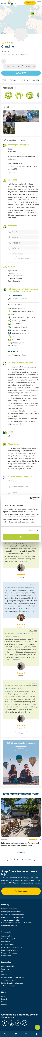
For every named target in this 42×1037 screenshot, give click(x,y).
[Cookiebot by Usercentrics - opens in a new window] (30, 498)
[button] (17, 852)
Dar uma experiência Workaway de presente (16, 923)
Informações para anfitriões (11, 911)
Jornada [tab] (35, 80)
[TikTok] (24, 1023)
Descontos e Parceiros (9, 926)
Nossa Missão (6, 956)
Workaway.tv (5, 941)
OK (21, 537)
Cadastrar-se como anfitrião (11, 920)
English (3, 996)
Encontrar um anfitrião (9, 909)
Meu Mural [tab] (24, 80)
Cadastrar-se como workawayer (12, 917)
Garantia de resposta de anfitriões (13, 977)
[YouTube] (11, 1023)
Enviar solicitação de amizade (20, 66)
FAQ (2, 972)
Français (4, 1002)
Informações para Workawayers (12, 914)
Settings (32, 530)
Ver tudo (35, 107)
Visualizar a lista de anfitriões (21, 859)
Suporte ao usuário (8, 966)
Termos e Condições (8, 980)
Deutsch (4, 999)
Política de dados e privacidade (12, 983)
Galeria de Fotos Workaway (11, 939)
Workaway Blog (6, 936)
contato (22, 73)
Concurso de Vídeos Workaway (12, 947)
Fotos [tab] (13, 80)
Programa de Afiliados (9, 953)
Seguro (4, 974)
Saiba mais (21, 748)
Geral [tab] (4, 80)
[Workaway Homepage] (8, 2)
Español (4, 1005)
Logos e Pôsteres (7, 944)
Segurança (5, 969)
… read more (22, 561)
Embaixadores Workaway (10, 950)
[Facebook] (4, 1023)
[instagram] (18, 1023)
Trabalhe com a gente (8, 986)
